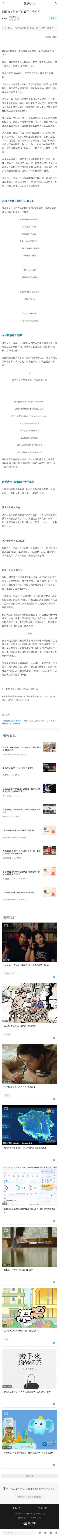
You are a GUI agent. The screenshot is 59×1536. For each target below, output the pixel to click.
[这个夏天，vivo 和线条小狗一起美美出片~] (29, 1308)
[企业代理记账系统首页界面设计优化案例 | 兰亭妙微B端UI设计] (29, 1186)
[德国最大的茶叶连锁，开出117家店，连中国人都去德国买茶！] (49, 747)
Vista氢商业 (7, 796)
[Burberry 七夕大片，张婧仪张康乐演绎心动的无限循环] (29, 942)
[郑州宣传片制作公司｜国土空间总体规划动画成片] (29, 1125)
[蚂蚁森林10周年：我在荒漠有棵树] (29, 1247)
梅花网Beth (7, 858)
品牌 (7, 714)
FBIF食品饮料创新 (9, 754)
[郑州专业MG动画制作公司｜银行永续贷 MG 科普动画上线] (29, 1430)
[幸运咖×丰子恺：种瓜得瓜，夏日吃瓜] (29, 1003)
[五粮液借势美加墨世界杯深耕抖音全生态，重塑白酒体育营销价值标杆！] (49, 850)
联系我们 (42, 1508)
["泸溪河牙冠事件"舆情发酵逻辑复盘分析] (49, 892)
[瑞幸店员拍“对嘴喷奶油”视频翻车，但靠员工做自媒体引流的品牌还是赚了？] (49, 788)
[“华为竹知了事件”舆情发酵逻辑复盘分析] (49, 830)
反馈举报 (16, 723)
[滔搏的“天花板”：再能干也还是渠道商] (49, 767)
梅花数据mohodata (10, 837)
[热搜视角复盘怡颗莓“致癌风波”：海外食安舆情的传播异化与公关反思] (49, 871)
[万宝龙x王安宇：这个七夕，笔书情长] (29, 1064)
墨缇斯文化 (14, 17)
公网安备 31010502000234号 (29, 1518)
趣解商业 (6, 775)
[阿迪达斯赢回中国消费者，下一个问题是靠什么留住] (49, 809)
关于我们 (16, 1508)
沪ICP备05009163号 (37, 1514)
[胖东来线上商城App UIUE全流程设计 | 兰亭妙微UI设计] (29, 1369)
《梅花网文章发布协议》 (12, 720)
